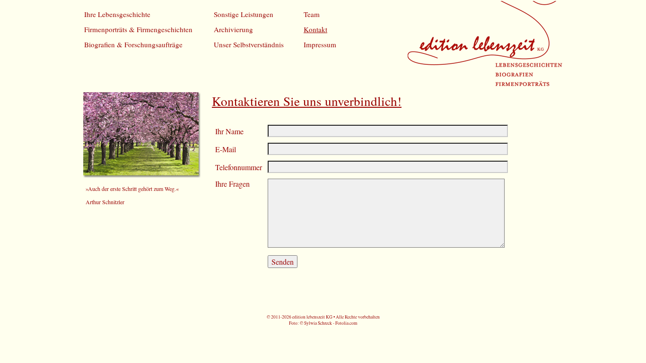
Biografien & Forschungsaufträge (133, 44)
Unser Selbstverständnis (249, 44)
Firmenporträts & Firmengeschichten (138, 29)
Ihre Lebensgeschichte (117, 14)
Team (312, 14)
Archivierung (233, 29)
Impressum (320, 44)
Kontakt (315, 29)
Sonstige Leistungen (243, 14)
